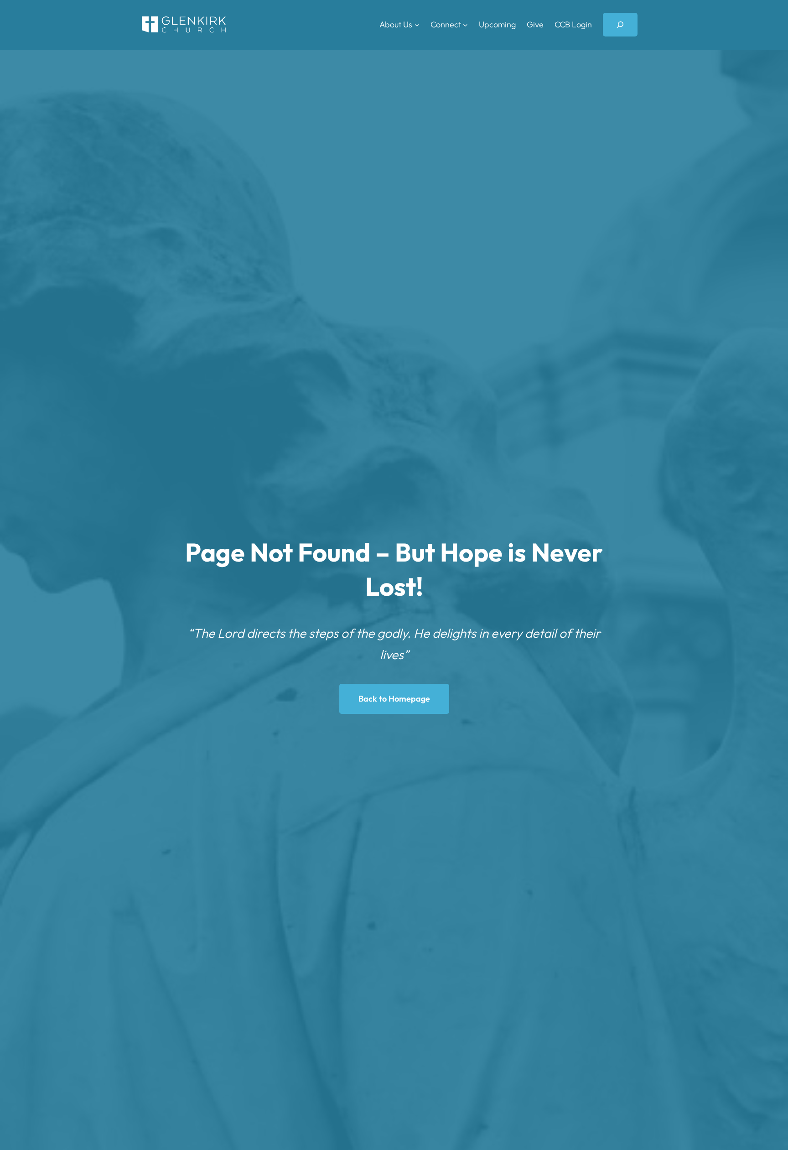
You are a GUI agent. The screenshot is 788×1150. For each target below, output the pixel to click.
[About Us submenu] (417, 24)
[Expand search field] (620, 24)
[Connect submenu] (465, 24)
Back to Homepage (394, 698)
